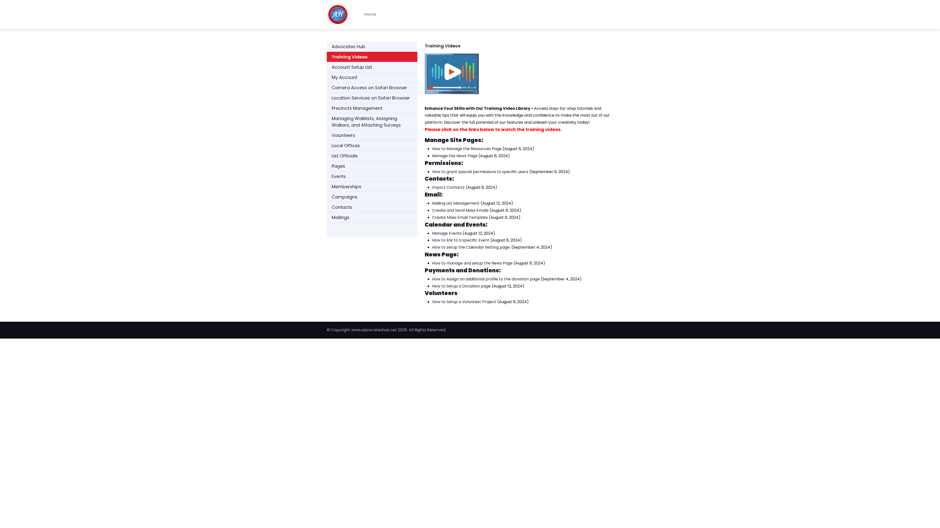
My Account (344, 77)
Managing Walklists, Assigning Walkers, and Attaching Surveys (366, 121)
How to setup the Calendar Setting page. (471, 247)
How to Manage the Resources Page (467, 149)
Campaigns (344, 197)
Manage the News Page (454, 156)
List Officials (345, 156)
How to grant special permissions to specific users (480, 172)
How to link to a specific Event (460, 240)
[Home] (338, 15)
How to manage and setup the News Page (472, 263)
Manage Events (447, 233)
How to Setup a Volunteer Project (464, 302)
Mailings (340, 217)
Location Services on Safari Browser (371, 98)
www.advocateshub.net (374, 330)
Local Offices (346, 146)
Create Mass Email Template (460, 217)
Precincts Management (357, 108)
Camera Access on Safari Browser (369, 88)
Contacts (342, 207)
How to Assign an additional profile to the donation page (486, 279)
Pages (338, 166)
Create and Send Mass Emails (460, 210)
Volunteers (343, 135)
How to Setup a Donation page (461, 286)
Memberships (346, 187)
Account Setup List (352, 67)
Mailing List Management (456, 203)
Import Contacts (448, 187)
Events (339, 176)
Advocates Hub (348, 47)
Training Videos (349, 57)
